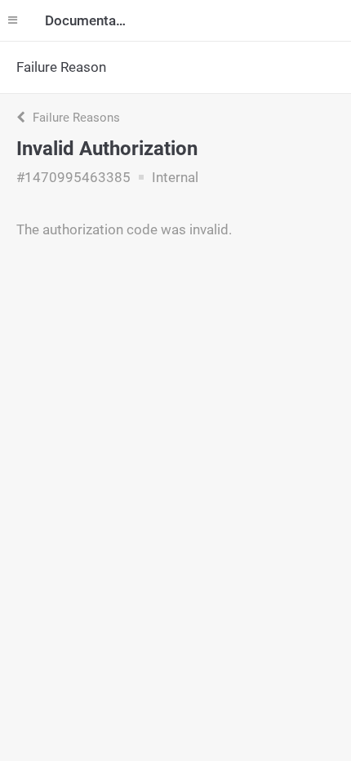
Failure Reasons (74, 117)
